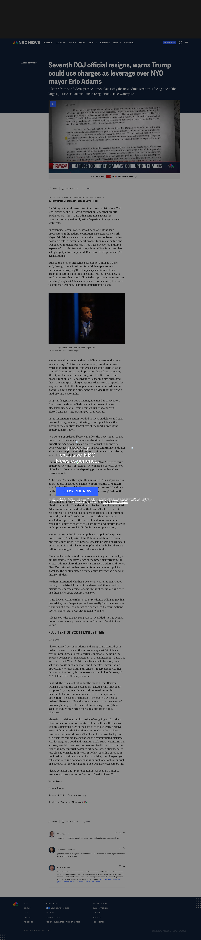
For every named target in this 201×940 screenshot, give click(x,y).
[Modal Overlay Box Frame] (100, 470)
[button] (151, 439)
